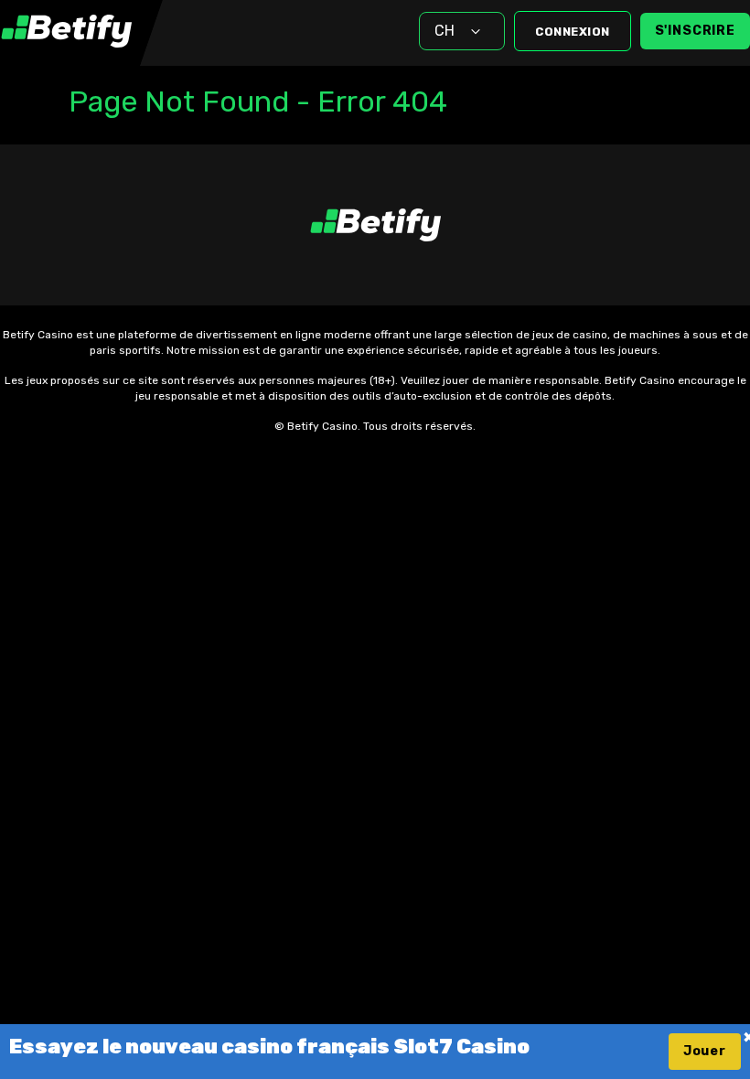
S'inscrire (695, 30)
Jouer (704, 1051)
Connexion (572, 31)
